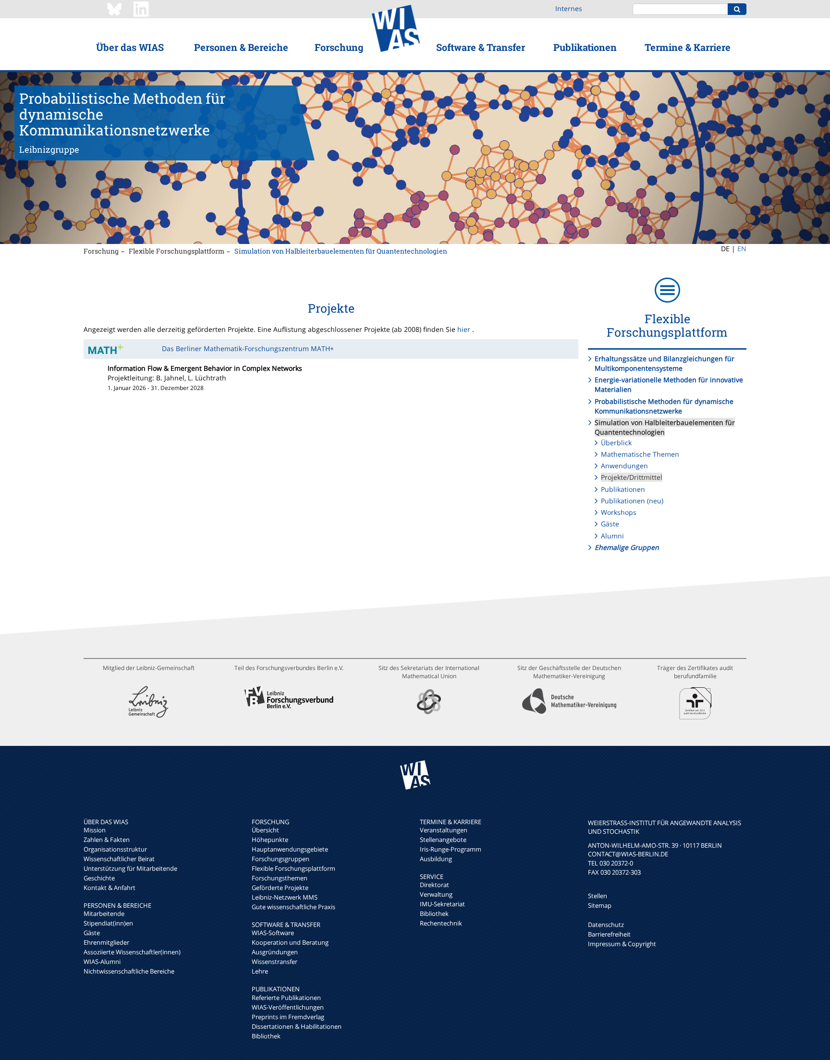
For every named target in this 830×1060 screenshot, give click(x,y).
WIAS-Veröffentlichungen (288, 1007)
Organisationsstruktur (115, 849)
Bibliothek (266, 1036)
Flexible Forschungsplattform (176, 251)
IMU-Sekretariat (442, 904)
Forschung (339, 47)
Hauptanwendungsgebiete (290, 849)
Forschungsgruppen (280, 858)
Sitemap (599, 905)
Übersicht (265, 830)
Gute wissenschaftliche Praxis (293, 906)
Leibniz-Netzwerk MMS (284, 897)
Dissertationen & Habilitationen (297, 1026)
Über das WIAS (130, 47)
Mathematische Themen (640, 454)
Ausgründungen (275, 952)
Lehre (260, 971)
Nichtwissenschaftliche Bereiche (129, 971)
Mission (95, 830)
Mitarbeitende (104, 913)
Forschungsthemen (279, 878)
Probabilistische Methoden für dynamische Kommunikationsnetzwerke (664, 406)
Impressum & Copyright (622, 943)
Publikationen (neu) (632, 500)
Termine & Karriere (688, 47)
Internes (568, 8)
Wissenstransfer (274, 961)
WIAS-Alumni (102, 961)
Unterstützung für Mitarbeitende (130, 868)
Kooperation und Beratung (290, 942)
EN (741, 248)
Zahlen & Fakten (107, 839)
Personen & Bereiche (241, 47)
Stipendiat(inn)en (108, 923)
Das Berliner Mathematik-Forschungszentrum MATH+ (248, 348)
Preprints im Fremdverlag (288, 1016)
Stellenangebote (443, 839)
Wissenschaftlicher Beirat (119, 858)
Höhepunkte (270, 839)
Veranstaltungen (443, 830)
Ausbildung (436, 858)
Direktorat (434, 884)
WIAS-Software (273, 932)
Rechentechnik (441, 923)
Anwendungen (624, 465)
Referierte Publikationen (286, 997)
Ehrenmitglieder (106, 942)
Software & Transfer (480, 47)
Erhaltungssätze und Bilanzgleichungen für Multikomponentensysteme (664, 363)
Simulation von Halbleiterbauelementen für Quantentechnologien (340, 251)
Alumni (612, 535)
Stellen (597, 895)
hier (463, 329)
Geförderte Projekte (280, 887)
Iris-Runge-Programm (450, 849)
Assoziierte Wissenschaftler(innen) (132, 952)
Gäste (610, 523)
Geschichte (99, 878)
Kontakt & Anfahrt (109, 887)
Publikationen (585, 47)
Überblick (616, 442)
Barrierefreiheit (609, 934)
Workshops (618, 512)
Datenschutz (606, 924)
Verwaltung (436, 894)
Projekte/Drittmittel (631, 477)
